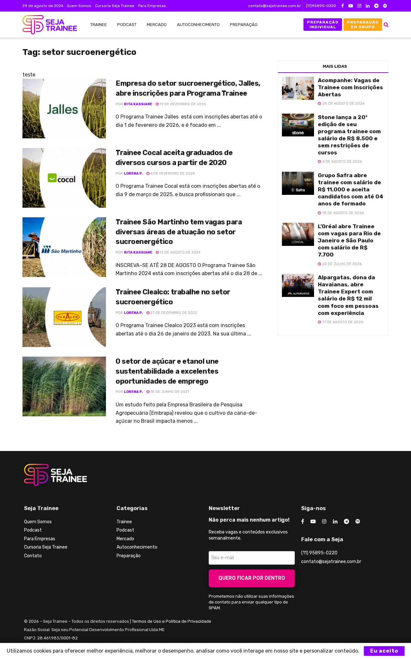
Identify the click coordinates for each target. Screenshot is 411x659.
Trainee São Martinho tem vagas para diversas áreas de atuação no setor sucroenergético (179, 232)
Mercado (157, 24)
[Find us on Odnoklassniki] (385, 6)
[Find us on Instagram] (359, 6)
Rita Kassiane (138, 104)
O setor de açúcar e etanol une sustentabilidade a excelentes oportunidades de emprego (167, 371)
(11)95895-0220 (321, 6)
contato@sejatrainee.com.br (274, 6)
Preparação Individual (322, 24)
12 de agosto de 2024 (180, 252)
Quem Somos (79, 6)
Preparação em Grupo (363, 24)
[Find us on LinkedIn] (368, 6)
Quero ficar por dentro (251, 578)
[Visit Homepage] (46, 24)
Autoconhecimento (198, 24)
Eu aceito (384, 651)
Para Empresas (152, 6)
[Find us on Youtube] (350, 6)
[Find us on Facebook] (342, 6)
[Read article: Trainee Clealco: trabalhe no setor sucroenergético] (64, 317)
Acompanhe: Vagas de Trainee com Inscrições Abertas (350, 87)
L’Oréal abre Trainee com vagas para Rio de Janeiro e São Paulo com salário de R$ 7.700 (349, 240)
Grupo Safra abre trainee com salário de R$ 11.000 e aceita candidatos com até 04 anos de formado (350, 189)
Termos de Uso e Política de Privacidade (171, 621)
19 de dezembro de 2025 (182, 104)
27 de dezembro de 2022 (173, 313)
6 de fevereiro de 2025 (172, 173)
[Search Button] (386, 25)
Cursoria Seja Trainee (114, 6)
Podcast (126, 24)
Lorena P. (133, 173)
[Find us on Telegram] (376, 6)
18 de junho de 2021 (169, 392)
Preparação (244, 24)
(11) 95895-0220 (319, 553)
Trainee (98, 24)
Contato (33, 556)
